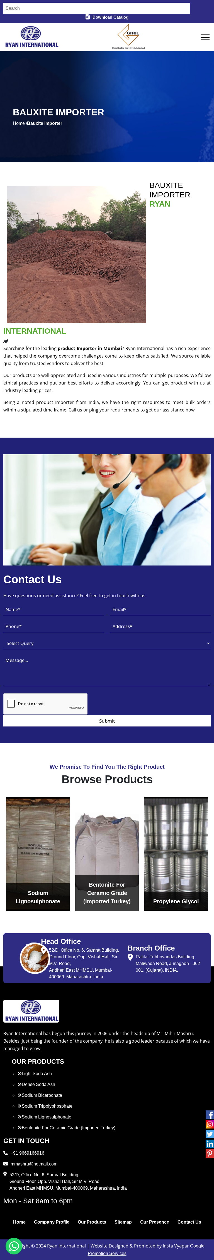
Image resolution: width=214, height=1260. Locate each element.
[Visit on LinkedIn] (210, 1144)
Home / (20, 123)
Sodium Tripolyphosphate (47, 1106)
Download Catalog (110, 17)
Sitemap (123, 1222)
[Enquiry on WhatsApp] (14, 1246)
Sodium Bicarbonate (42, 1095)
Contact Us (189, 1222)
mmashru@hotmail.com (34, 1164)
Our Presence (154, 1222)
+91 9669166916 (27, 1153)
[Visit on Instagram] (210, 1124)
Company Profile (51, 1222)
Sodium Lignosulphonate (46, 1117)
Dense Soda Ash (38, 1084)
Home (19, 1222)
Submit (107, 721)
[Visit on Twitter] (210, 1134)
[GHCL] (128, 37)
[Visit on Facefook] (210, 1114)
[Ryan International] (31, 36)
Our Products (92, 1222)
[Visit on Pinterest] (210, 1153)
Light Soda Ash (37, 1073)
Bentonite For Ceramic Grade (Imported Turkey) (68, 1127)
